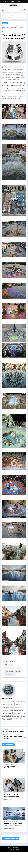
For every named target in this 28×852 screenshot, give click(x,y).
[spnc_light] (24, 9)
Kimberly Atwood (9, 764)
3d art (5, 25)
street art (7, 27)
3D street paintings (14, 25)
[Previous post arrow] (24, 730)
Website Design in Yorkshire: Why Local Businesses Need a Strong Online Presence (12, 795)
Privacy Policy (15, 847)
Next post (5, 734)
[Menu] (2, 10)
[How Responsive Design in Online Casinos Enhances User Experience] (14, 756)
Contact (9, 847)
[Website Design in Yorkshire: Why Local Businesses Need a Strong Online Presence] (14, 784)
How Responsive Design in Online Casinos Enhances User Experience (12, 767)
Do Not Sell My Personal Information (13, 849)
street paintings (20, 27)
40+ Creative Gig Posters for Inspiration (13, 731)
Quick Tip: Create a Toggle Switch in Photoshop (12, 737)
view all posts (5, 722)
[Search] (21, 10)
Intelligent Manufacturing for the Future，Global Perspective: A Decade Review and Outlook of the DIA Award (13, 824)
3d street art (8, 25)
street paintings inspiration (6, 28)
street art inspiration (13, 27)
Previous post (6, 729)
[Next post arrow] (24, 737)
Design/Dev (5, 23)
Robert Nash (6, 31)
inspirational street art (9, 668)
